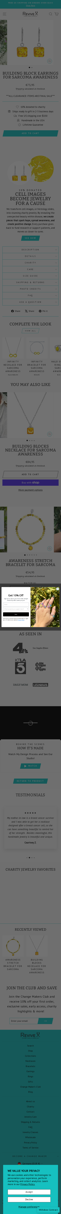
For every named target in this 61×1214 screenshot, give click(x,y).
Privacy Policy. (27, 1184)
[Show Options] (27, 609)
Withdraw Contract (48, 1209)
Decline (29, 1199)
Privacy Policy (21, 619)
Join (16, 614)
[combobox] (15, 609)
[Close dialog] (57, 589)
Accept (29, 1191)
